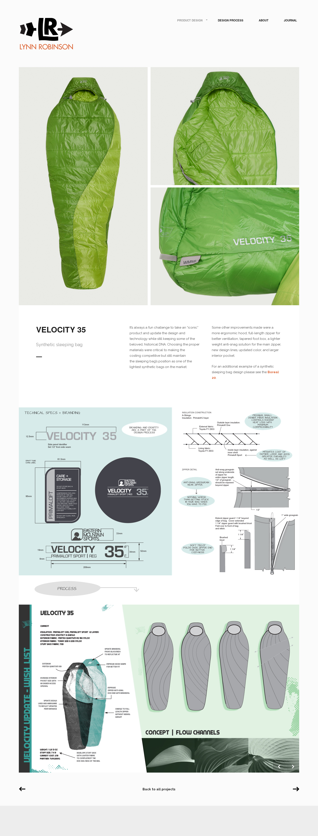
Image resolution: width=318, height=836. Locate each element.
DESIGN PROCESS (230, 20)
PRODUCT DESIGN (189, 20)
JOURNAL (290, 20)
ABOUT (263, 20)
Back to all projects (159, 789)
